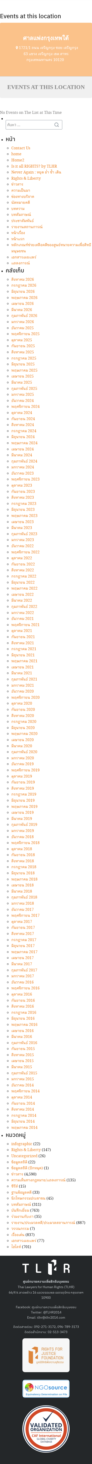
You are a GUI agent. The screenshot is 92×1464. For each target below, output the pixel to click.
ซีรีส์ (14, 1186)
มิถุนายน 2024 (23, 437)
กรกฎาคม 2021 (23, 649)
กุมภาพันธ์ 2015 (24, 1073)
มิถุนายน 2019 (23, 801)
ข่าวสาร (17, 184)
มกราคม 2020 (22, 758)
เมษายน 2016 (22, 1031)
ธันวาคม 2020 (22, 691)
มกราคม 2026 (22, 322)
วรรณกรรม (20, 1229)
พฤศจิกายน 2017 (25, 916)
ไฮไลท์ (16, 1247)
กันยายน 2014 (23, 1104)
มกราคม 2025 (22, 395)
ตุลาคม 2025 (21, 340)
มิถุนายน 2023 (23, 510)
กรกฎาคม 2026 (23, 286)
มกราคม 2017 (22, 976)
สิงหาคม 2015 (22, 1055)
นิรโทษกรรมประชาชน (28, 1198)
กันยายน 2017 (23, 928)
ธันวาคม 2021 (22, 619)
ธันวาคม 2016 (22, 982)
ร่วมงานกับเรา (22, 1217)
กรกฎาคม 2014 (23, 1116)
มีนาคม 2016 (21, 1037)
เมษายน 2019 (22, 813)
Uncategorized (24, 1156)
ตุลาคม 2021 (21, 631)
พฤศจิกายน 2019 (25, 770)
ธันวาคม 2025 (22, 328)
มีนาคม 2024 (21, 455)
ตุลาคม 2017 (21, 922)
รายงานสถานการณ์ (27, 227)
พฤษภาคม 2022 (24, 589)
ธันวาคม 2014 (22, 1085)
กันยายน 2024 (23, 419)
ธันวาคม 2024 (22, 401)
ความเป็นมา (20, 191)
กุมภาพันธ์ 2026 (24, 316)
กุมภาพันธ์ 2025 (24, 389)
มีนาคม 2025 (21, 383)
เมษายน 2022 (22, 595)
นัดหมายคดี (20, 203)
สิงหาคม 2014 (22, 1109)
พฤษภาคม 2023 (24, 516)
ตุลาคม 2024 (21, 413)
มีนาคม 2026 (21, 310)
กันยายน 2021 (23, 637)
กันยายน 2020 (23, 710)
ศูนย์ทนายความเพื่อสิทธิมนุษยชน (54, 1306)
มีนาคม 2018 (21, 891)
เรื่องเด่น (18, 1235)
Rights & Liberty (26, 179)
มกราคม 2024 (22, 467)
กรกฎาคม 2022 (23, 576)
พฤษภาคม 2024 (24, 443)
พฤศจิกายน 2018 (25, 843)
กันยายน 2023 (23, 492)
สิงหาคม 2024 (22, 425)
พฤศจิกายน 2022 (25, 552)
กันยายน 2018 (23, 855)
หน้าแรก (18, 239)
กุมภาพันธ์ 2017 (24, 970)
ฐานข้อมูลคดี (21, 1193)
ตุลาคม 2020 (21, 704)
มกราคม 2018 (22, 904)
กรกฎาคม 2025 (23, 358)
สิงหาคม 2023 (22, 498)
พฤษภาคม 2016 (24, 1025)
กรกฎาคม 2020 (23, 722)
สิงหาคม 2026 (22, 280)
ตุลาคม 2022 (21, 558)
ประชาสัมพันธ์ (22, 221)
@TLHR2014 (52, 1312)
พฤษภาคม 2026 (24, 298)
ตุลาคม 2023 (21, 486)
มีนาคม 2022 (21, 601)
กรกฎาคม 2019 (23, 794)
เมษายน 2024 (22, 449)
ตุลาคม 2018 (21, 849)
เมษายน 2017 (22, 958)
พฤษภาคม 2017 (24, 952)
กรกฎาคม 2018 (23, 867)
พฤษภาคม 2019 (24, 807)
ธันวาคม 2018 (22, 837)
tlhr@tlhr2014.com (51, 1317)
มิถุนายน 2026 (23, 292)
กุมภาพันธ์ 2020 (24, 752)
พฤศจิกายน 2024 (25, 407)
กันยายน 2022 (23, 564)
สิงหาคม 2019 (22, 789)
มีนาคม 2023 (21, 528)
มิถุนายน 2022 (23, 583)
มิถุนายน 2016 (23, 1019)
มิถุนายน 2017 (23, 946)
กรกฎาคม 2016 (23, 1013)
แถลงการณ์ (20, 263)
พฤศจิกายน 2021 (25, 625)
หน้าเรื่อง (18, 233)
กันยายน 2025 (23, 346)
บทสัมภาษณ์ (21, 215)
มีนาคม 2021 (21, 673)
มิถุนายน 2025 (23, 364)
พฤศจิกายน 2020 (25, 698)
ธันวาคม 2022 (22, 546)
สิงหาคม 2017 (22, 934)
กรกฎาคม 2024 (23, 431)
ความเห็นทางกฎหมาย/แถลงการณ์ (38, 1180)
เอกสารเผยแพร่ (23, 257)
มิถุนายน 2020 (23, 728)
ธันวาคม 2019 (22, 764)
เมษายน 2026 (22, 304)
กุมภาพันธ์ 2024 (24, 461)
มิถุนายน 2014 (23, 1122)
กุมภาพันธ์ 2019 (24, 825)
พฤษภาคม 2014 (24, 1128)
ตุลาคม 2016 (21, 994)
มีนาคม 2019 (21, 819)
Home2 (17, 160)
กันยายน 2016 (23, 1001)
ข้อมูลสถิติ (19, 1162)
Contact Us (20, 148)
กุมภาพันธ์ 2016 (24, 1043)
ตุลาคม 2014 (21, 1097)
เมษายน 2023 (22, 522)
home (16, 154)
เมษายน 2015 (22, 1061)
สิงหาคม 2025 (22, 352)
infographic (21, 1144)
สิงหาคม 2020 (22, 716)
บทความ (18, 209)
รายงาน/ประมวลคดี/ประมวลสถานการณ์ (43, 1223)
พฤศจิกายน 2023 (25, 479)
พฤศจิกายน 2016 (25, 988)
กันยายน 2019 (23, 782)
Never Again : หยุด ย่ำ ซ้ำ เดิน (36, 172)
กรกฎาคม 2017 (23, 940)
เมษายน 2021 (22, 667)
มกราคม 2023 (22, 540)
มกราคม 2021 (22, 686)
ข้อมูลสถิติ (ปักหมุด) (27, 1168)
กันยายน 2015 (23, 1049)
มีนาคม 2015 (21, 1067)
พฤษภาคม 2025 (24, 371)
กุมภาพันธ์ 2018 (24, 897)
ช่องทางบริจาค (22, 197)
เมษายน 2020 (22, 740)
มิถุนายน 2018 (23, 873)
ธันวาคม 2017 (22, 910)
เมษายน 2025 (22, 376)
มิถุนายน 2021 (23, 655)
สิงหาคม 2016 (22, 1007)
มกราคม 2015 (22, 1079)
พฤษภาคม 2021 (24, 661)
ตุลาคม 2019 (21, 776)
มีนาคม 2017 (21, 964)
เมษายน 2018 (22, 885)
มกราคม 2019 (22, 831)
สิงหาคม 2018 (22, 861)
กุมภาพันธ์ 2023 (24, 534)
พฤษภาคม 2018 (24, 879)
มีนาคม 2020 (21, 746)
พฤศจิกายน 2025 (25, 334)
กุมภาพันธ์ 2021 (24, 679)
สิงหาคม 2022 (22, 570)
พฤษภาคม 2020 (24, 734)
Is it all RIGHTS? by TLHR (34, 166)
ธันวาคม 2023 (22, 473)
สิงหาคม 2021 (22, 643)
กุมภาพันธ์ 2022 (24, 607)
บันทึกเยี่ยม (20, 1211)
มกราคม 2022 (22, 613)
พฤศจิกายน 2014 (25, 1091)
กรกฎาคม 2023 (23, 504)
